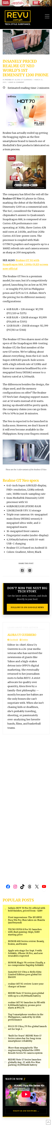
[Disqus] (26, 768)
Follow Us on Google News (27, 607)
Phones (8, 80)
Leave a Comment (16, 82)
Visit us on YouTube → (26, 1111)
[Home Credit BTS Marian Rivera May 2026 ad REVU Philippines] (26, 171)
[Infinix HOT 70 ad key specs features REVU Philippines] (26, 110)
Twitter (24, 640)
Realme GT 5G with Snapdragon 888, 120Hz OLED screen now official (25, 264)
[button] (47, 16)
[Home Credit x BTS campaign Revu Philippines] (26, 3)
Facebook (13, 640)
